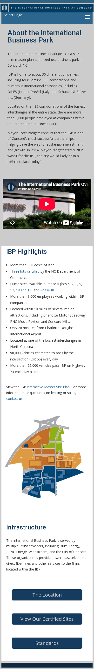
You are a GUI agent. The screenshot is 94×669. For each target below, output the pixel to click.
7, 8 (74, 284)
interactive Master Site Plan (48, 387)
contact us (14, 398)
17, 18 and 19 (20, 290)
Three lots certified (25, 271)
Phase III (47, 290)
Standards (47, 643)
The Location (47, 595)
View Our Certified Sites (47, 619)
